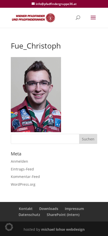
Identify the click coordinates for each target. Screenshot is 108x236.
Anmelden (19, 161)
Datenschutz (29, 214)
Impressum (74, 208)
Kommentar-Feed (25, 176)
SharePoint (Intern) (63, 214)
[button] (9, 227)
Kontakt (26, 208)
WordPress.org (23, 184)
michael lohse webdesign (63, 229)
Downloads (48, 208)
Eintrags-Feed (22, 169)
